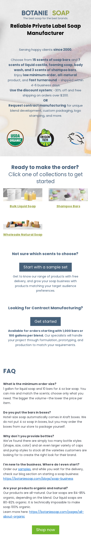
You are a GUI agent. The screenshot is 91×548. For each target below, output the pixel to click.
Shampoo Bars (68, 206)
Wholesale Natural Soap (22, 234)
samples (24, 469)
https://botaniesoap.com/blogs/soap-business (38, 479)
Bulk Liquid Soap (23, 206)
